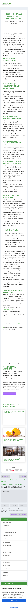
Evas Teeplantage (7, 522)
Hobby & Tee (6, 525)
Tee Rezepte (5, 549)
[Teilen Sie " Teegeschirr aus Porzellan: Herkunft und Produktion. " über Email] (18, 470)
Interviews (5, 528)
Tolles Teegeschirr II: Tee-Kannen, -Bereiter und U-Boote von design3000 (14, 441)
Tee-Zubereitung (6, 565)
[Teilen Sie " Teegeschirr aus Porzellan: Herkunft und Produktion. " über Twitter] (9, 470)
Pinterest (20, 324)
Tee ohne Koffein (7, 545)
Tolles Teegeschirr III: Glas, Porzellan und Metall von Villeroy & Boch (12, 459)
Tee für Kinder (6, 539)
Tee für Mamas (6, 542)
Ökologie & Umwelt (7, 535)
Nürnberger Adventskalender (9, 532)
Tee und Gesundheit (7, 552)
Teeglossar (14, 23)
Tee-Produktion (6, 562)
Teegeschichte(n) (7, 568)
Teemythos (5, 575)
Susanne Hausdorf (17, 21)
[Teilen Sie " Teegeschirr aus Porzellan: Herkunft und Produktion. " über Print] (21, 470)
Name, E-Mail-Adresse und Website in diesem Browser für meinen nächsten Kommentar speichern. (13, 510)
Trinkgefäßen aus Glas (8, 309)
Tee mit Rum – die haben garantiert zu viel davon (14, 412)
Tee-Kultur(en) (6, 558)
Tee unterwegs (6, 555)
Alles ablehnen (14, 607)
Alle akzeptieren (14, 600)
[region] (14, 598)
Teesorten (5, 578)
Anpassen (14, 604)
